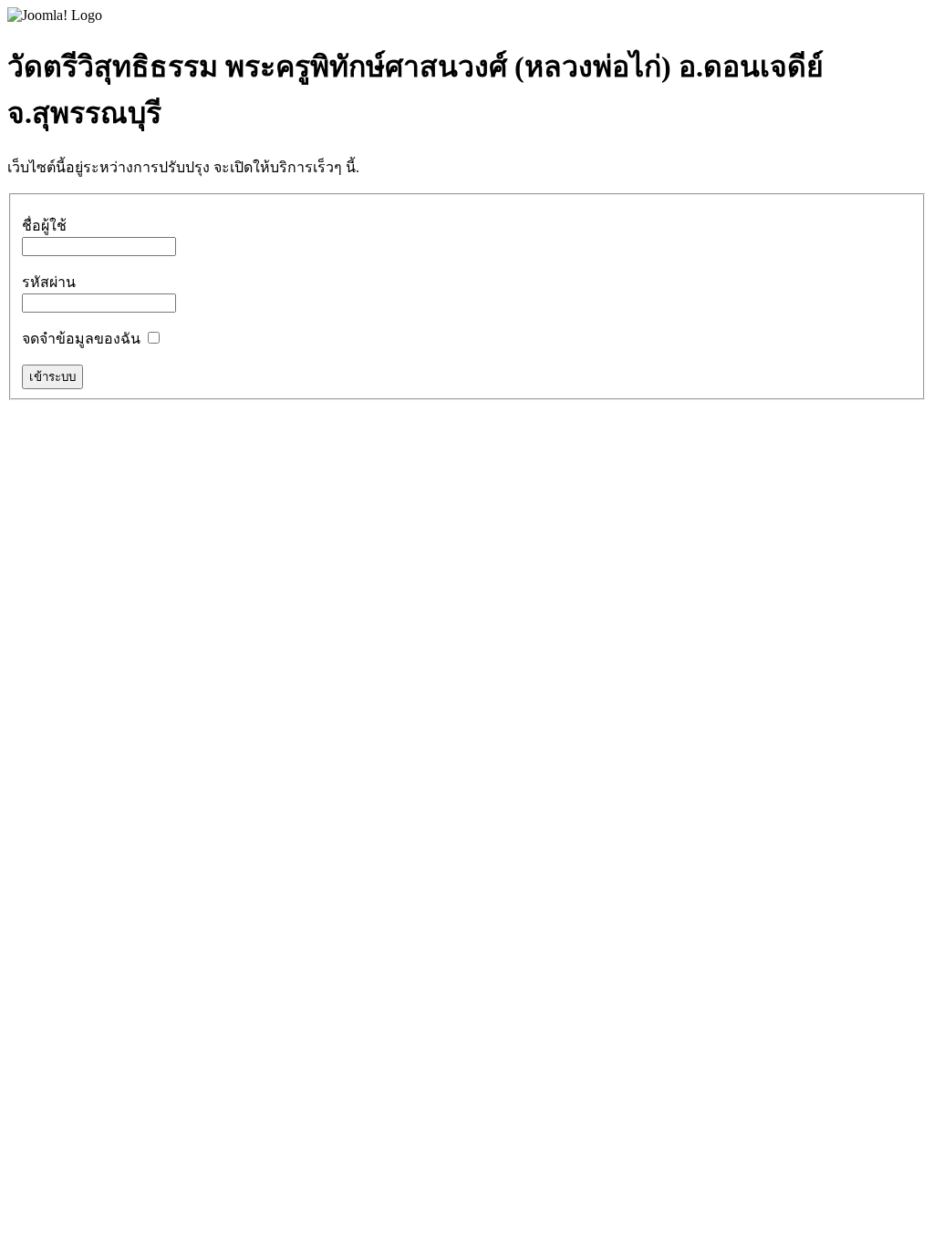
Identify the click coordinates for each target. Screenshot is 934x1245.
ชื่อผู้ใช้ (44, 225)
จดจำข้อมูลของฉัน (81, 338)
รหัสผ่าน (49, 282)
